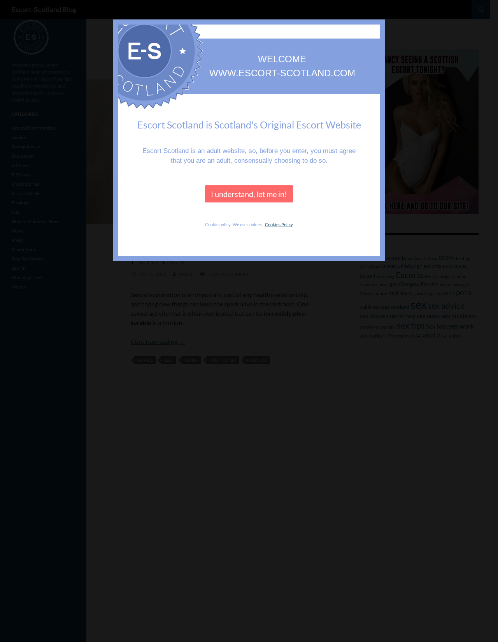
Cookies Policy (279, 224)
